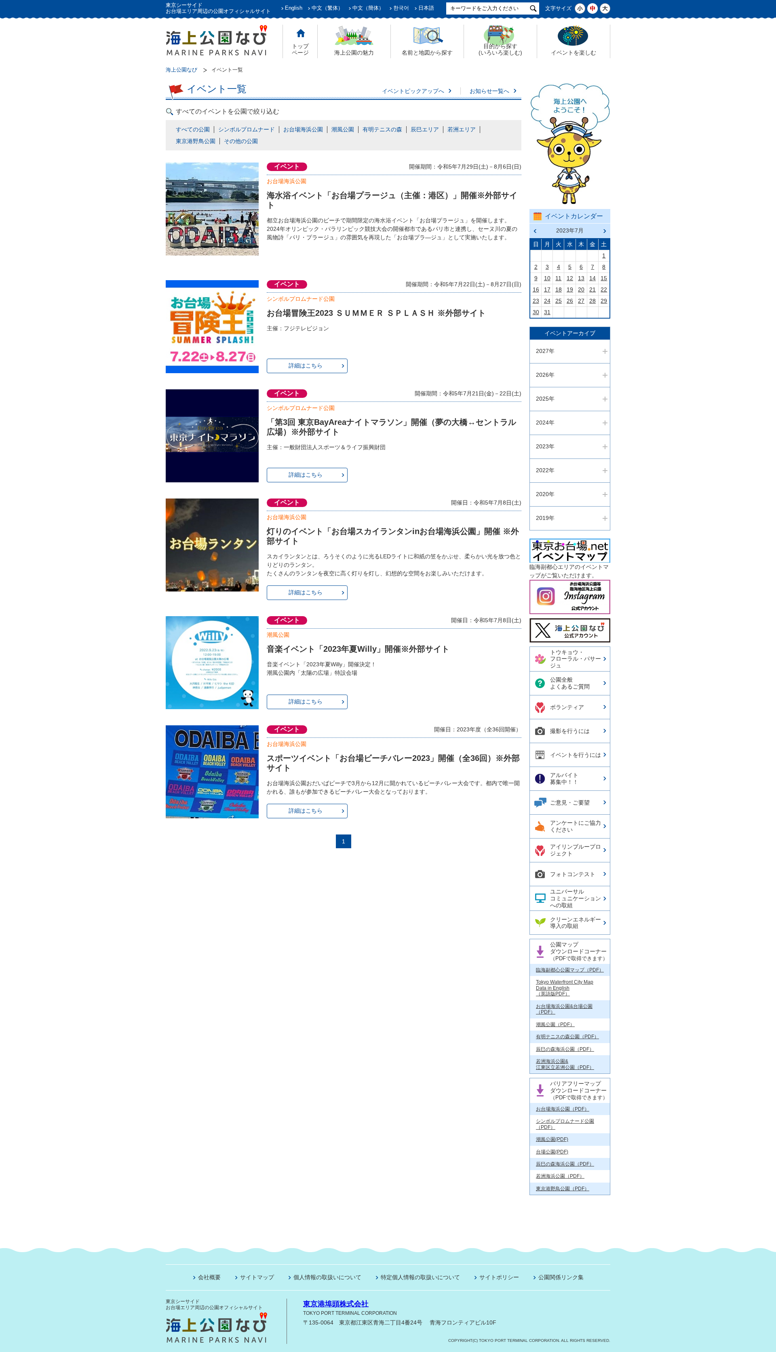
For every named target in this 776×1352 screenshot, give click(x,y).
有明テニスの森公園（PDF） (567, 1036)
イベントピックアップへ (413, 91)
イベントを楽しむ (573, 52)
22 (604, 289)
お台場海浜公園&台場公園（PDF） (564, 1009)
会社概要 (209, 1277)
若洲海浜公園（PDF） (560, 1176)
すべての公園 (193, 129)
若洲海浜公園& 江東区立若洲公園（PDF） (565, 1064)
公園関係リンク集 (561, 1277)
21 (592, 289)
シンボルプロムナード (246, 129)
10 (547, 278)
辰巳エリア (425, 129)
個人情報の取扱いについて (327, 1277)
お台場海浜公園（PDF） (562, 1109)
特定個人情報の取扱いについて (420, 1277)
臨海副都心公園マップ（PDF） (570, 970)
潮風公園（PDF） (555, 1024)
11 (558, 278)
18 (558, 289)
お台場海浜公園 (303, 129)
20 (581, 289)
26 (570, 301)
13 (581, 278)
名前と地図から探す (427, 52)
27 (581, 301)
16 (536, 289)
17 (547, 289)
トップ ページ (300, 49)
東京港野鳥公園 (195, 141)
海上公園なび (181, 70)
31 (547, 312)
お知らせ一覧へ (489, 91)
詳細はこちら (306, 365)
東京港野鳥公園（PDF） (562, 1188)
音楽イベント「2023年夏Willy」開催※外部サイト (358, 648)
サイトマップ (257, 1277)
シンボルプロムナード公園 (301, 299)
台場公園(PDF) (552, 1152)
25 (558, 301)
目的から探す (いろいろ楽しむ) (500, 49)
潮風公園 (342, 129)
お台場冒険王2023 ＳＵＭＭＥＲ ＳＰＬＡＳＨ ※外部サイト (376, 312)
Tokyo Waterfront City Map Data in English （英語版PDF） (564, 988)
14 (592, 278)
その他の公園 (241, 141)
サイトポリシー (499, 1277)
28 (592, 301)
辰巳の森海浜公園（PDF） (565, 1049)
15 (604, 278)
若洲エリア (461, 129)
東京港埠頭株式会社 (336, 1304)
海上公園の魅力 (354, 52)
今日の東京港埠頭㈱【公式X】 (569, 627)
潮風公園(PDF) (552, 1139)
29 (604, 301)
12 (570, 278)
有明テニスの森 (382, 129)
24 (547, 301)
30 (536, 312)
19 (570, 289)
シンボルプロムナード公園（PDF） (565, 1124)
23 (536, 301)
